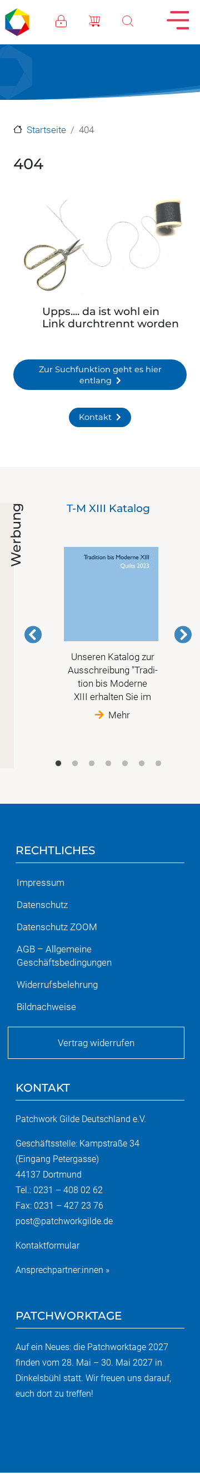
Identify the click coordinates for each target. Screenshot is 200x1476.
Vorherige (33, 634)
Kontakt (95, 417)
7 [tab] (158, 763)
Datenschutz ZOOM (57, 926)
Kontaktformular (47, 1245)
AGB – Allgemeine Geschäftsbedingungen (64, 956)
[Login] (72, 20)
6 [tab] (141, 763)
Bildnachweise (46, 1006)
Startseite (46, 129)
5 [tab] (125, 763)
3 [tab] (91, 763)
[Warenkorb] (105, 20)
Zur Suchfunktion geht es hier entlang (100, 375)
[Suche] (139, 20)
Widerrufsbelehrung (57, 984)
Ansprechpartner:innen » (62, 1270)
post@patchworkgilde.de (64, 1221)
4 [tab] (108, 763)
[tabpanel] (108, 612)
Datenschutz (42, 904)
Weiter (182, 634)
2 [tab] (75, 763)
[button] (100, 247)
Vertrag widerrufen (96, 1042)
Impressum (40, 882)
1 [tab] (58, 763)
